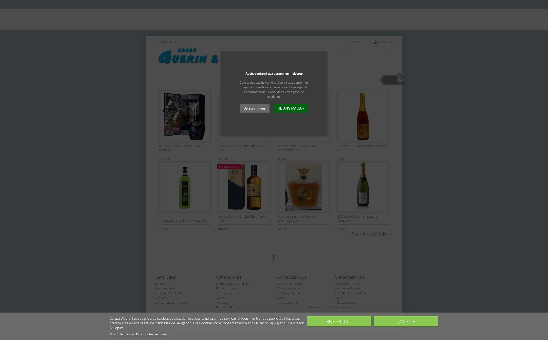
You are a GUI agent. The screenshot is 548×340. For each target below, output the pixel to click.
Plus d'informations (122, 334)
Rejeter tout (339, 321)
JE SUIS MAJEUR (291, 109)
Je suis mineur (255, 109)
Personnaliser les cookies (152, 334)
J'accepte (406, 321)
